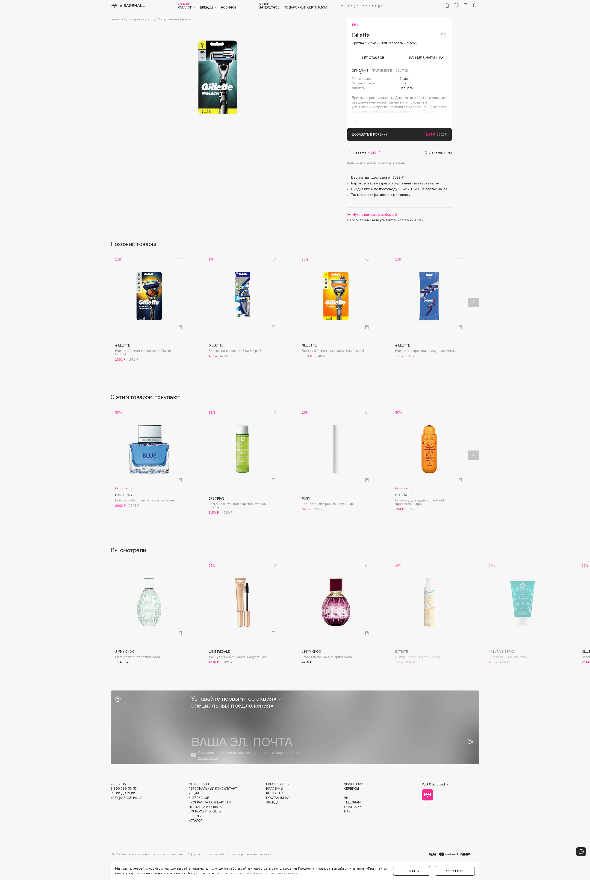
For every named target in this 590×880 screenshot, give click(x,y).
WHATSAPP (352, 807)
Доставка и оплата (205, 807)
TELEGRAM (352, 802)
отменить (454, 871)
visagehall (120, 784)
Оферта (194, 854)
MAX (347, 811)
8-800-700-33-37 (124, 788)
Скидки (184, 4)
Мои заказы (199, 784)
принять (411, 871)
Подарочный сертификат (306, 7)
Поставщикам (278, 798)
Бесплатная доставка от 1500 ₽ (377, 177)
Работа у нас (277, 784)
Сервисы (351, 788)
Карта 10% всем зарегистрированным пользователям (395, 183)
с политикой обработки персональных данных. (262, 873)
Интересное (269, 7)
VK (346, 798)
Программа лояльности (210, 802)
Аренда (272, 802)
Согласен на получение (249, 754)
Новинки (228, 7)
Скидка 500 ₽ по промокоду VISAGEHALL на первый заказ (399, 189)
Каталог (196, 820)
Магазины (274, 788)
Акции (264, 4)
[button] (116, 302)
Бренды (195, 816)
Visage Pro (353, 784)
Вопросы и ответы (205, 811)
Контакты (274, 793)
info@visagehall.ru (128, 798)
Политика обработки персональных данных (237, 854)
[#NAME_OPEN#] (581, 851)
